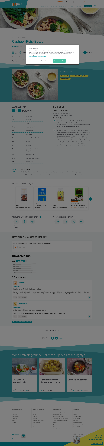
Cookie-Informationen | (68, 55)
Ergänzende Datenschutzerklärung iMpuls (37, 56)
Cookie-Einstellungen (46, 60)
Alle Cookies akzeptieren (59, 60)
